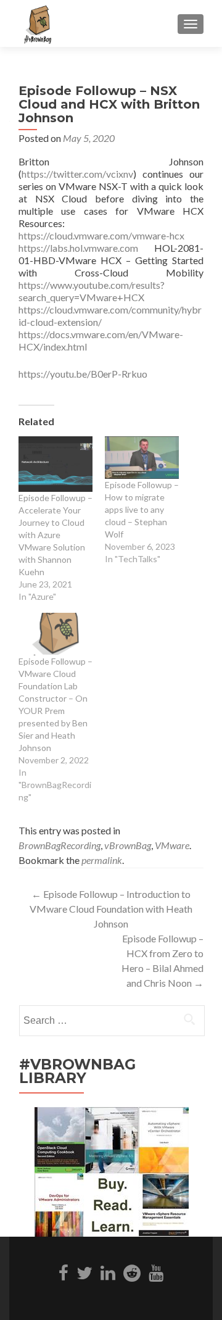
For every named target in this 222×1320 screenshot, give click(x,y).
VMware (172, 845)
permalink (101, 860)
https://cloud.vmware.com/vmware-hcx (101, 235)
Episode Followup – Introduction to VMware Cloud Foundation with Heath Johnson (111, 908)
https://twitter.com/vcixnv (77, 174)
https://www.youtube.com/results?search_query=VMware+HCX (91, 291)
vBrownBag (127, 845)
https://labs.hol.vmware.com (78, 248)
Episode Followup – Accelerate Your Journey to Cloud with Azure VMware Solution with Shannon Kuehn (55, 534)
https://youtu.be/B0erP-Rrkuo (82, 374)
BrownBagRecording (59, 845)
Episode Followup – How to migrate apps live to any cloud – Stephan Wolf (142, 509)
